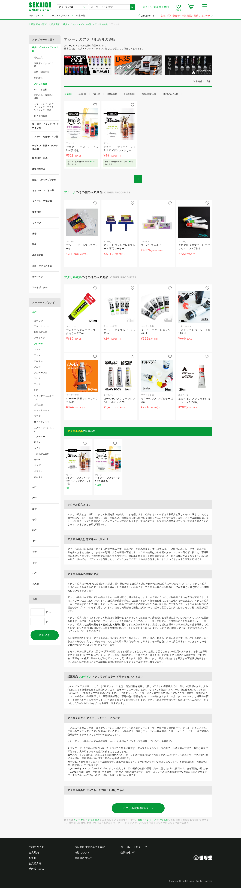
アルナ (37, 378)
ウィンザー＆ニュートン (44, 397)
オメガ (37, 465)
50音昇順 (112, 94)
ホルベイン (85, 676)
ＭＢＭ (37, 442)
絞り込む (44, 635)
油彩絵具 (38, 57)
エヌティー (39, 436)
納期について (82, 852)
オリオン (38, 471)
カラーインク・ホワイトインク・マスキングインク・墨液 (44, 107)
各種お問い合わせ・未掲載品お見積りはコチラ (185, 15)
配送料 (32, 858)
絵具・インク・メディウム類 (153, 819)
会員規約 (34, 852)
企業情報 (125, 852)
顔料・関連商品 (41, 72)
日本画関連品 (40, 115)
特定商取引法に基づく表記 (90, 847)
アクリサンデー (41, 326)
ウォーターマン (41, 410)
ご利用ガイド (148, 15)
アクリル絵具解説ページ (138, 808)
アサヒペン (39, 338)
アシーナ (70, 192)
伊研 (36, 390)
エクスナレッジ (41, 422)
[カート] (191, 7)
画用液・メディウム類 (44, 65)
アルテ (37, 367)
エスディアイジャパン (44, 429)
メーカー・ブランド (60, 15)
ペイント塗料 (40, 89)
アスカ (37, 349)
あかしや (38, 320)
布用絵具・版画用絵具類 (44, 96)
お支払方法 (35, 863)
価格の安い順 (170, 94)
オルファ (38, 477)
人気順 (68, 94)
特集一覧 (80, 15)
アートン (38, 384)
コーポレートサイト (131, 847)
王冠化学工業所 (41, 454)
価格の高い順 (148, 94)
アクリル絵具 (73, 277)
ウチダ (37, 416)
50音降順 (129, 94)
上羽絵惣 (38, 404)
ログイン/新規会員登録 (155, 6)
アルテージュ (40, 372)
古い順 (96, 94)
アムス (37, 355)
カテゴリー (34, 15)
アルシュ (38, 361)
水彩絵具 (38, 78)
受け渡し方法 (36, 868)
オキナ (37, 459)
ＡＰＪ (37, 448)
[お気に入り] (178, 7)
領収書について (83, 858)
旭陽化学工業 (40, 332)
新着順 (82, 94)
